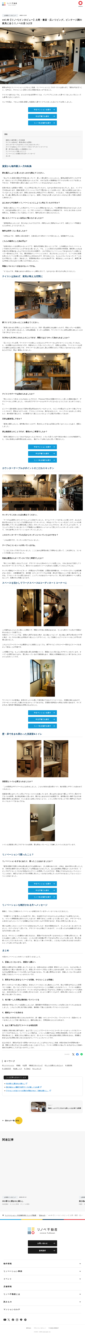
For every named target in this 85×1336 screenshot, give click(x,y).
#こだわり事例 (14, 1204)
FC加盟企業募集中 (54, 1328)
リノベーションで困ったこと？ (16, 151)
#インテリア (37, 1069)
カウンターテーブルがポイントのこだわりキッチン (23, 144)
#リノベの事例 (25, 1204)
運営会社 (28, 1328)
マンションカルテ (12, 1309)
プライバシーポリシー (40, 1328)
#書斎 (80, 1204)
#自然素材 (5, 1204)
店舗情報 (8, 1286)
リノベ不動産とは (12, 1294)
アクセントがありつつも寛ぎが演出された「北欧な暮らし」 (27, 1091)
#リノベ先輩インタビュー (54, 1065)
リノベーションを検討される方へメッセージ (20, 153)
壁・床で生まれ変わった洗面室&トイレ (19, 149)
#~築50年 (68, 1065)
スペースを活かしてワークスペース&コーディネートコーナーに (27, 147)
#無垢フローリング (36, 1065)
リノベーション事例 (13, 1271)
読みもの (42, 1215)
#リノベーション (8, 1065)
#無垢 (18, 1065)
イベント (8, 1279)
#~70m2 (27, 1069)
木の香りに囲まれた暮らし (15, 1083)
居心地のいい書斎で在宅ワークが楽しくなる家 (22, 1087)
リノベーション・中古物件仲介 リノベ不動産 (20, 1215)
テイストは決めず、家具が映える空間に (19, 142)
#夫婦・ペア (17, 1069)
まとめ (8, 156)
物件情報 (8, 1264)
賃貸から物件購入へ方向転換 (15, 140)
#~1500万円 (6, 1069)
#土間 (25, 1065)
